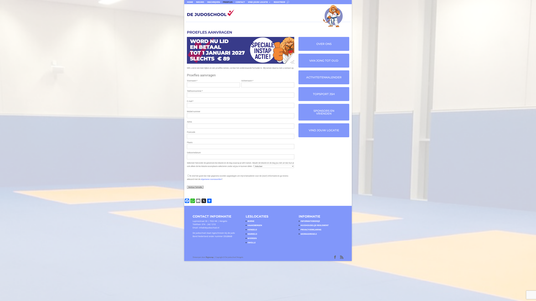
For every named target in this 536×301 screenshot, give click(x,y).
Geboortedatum (194, 152)
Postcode (191, 132)
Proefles (228, 2)
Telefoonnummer (195, 91)
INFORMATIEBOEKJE (310, 221)
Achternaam (247, 81)
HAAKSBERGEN (255, 225)
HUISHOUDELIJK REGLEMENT (315, 225)
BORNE (251, 221)
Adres (189, 122)
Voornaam (192, 81)
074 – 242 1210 (209, 224)
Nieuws (200, 2)
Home (190, 2)
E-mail (190, 101)
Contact (240, 2)
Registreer (279, 2)
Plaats (189, 142)
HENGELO (252, 229)
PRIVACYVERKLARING (311, 229)
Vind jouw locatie (258, 2)
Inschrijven (213, 2)
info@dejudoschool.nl (209, 227)
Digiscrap (210, 257)
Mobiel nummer (193, 111)
